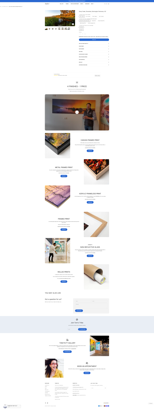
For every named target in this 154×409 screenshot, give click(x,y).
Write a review (97, 75)
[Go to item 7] (65, 28)
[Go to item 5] (59, 28)
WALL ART (61, 3)
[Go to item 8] (68, 28)
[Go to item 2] (49, 29)
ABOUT (92, 3)
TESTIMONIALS (47, 391)
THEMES (67, 3)
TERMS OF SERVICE (48, 395)
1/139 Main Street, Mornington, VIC (78, 387)
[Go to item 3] (52, 29)
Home (1, 6)
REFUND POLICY (47, 394)
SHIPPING (46, 392)
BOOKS (81, 3)
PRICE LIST (46, 389)
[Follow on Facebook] (45, 403)
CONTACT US (47, 385)
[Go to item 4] (56, 29)
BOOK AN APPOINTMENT (75, 3)
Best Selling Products (5, 6)
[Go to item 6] (62, 28)
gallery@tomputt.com (76, 393)
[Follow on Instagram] (47, 403)
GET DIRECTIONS (67, 351)
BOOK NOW (87, 372)
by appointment (73, 348)
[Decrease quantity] (80, 34)
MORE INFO (90, 150)
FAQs (45, 388)
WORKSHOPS (87, 3)
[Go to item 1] (46, 29)
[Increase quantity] (85, 34)
